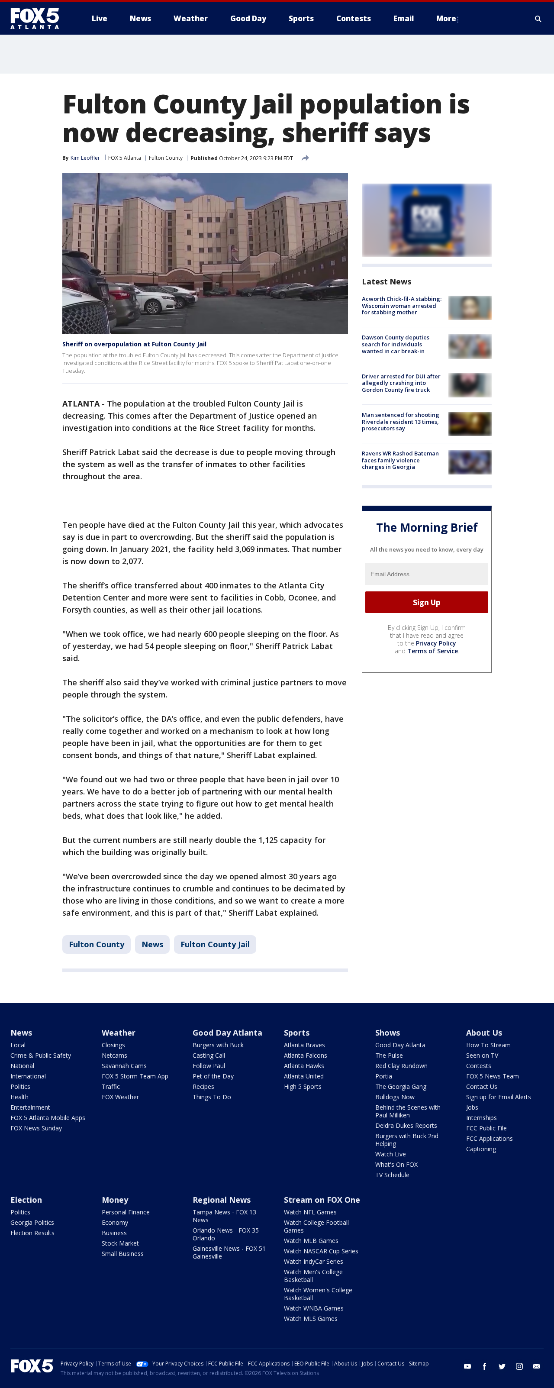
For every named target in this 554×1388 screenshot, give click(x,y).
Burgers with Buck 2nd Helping (406, 1140)
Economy (115, 1222)
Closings (113, 1045)
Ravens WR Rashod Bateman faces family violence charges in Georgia (400, 460)
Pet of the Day (213, 1076)
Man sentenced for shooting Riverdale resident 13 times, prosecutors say (400, 421)
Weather (118, 1032)
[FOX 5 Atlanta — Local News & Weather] (39, 18)
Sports (296, 1032)
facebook (485, 1366)
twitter (502, 1366)
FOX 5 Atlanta (124, 157)
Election (26, 1199)
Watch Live (390, 1154)
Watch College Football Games (316, 1226)
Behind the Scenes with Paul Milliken (408, 1111)
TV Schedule (392, 1175)
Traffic (111, 1086)
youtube (467, 1366)
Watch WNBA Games (314, 1308)
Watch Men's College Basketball (313, 1276)
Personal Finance (126, 1212)
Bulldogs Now (395, 1097)
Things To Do (212, 1097)
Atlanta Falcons (305, 1055)
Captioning (481, 1149)
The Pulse (389, 1055)
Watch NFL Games (310, 1212)
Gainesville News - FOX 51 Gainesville (229, 1252)
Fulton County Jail (215, 944)
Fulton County (166, 157)
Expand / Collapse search (538, 18)
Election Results (32, 1233)
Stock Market (120, 1243)
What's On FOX (396, 1164)
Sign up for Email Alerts (498, 1097)
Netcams (114, 1055)
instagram (519, 1366)
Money (115, 1199)
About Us (484, 1032)
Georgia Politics (32, 1222)
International (28, 1076)
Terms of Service (432, 651)
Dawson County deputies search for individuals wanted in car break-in (395, 344)
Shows (387, 1032)
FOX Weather (120, 1097)
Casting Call (209, 1055)
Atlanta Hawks (304, 1066)
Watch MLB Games (311, 1240)
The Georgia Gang (400, 1086)
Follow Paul (209, 1066)
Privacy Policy (436, 643)
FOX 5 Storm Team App (135, 1076)
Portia (383, 1076)
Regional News (222, 1199)
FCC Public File (486, 1128)
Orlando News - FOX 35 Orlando (226, 1234)
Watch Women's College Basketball (318, 1294)
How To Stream (488, 1045)
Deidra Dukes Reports (406, 1125)
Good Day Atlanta (227, 1032)
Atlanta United (304, 1076)
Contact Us (481, 1086)
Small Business (123, 1253)
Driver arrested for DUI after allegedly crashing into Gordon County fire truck (401, 383)
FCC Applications (489, 1138)
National (22, 1066)
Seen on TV (482, 1055)
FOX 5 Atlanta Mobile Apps (47, 1118)
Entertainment (30, 1107)
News (152, 944)
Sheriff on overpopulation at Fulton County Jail (134, 344)
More (446, 18)
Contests (478, 1066)
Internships (481, 1118)
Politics (20, 1086)
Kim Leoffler (85, 157)
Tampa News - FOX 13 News (224, 1216)
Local (18, 1045)
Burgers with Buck (218, 1045)
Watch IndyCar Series (313, 1261)
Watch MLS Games (311, 1318)
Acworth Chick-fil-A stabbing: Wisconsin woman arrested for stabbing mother (401, 305)
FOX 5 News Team (492, 1076)
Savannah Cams (124, 1066)
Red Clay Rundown (401, 1066)
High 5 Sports (303, 1086)
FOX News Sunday (36, 1128)
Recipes (203, 1086)
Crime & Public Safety (40, 1055)
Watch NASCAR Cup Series (321, 1251)
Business (114, 1233)
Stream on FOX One (322, 1199)
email (537, 1366)
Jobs (472, 1107)
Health (19, 1097)
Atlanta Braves (304, 1045)
